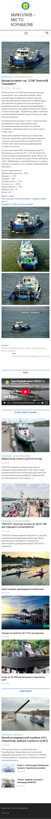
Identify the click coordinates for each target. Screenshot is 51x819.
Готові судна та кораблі (23, 76)
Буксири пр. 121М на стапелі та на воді (17, 204)
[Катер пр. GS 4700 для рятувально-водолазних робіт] (25, 656)
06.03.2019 (7, 88)
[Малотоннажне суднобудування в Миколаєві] (25, 568)
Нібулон (18, 88)
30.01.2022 (21, 771)
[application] (25, 391)
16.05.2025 (6, 463)
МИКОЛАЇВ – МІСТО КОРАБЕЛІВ (23, 19)
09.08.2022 (6, 683)
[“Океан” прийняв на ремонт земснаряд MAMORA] (8, 783)
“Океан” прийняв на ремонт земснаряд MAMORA (30, 781)
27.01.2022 (21, 786)
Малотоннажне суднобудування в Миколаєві (23, 589)
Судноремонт (18, 734)
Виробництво (7, 76)
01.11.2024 (6, 531)
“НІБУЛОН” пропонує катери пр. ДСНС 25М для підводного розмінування (24, 525)
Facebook (5, 813)
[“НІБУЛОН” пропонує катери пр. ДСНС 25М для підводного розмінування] (25, 500)
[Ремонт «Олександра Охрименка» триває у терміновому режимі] (8, 768)
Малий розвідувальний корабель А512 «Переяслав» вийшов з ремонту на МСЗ (25, 739)
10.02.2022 (6, 745)
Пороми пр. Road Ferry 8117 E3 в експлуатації (23, 633)
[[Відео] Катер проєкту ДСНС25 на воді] (25, 435)
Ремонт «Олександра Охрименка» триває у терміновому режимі (33, 766)
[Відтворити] (4, 403)
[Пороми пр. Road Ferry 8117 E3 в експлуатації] (25, 612)
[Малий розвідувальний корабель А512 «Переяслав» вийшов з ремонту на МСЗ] (25, 714)
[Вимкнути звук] (42, 403)
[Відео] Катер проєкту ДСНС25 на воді (22, 458)
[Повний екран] (46, 403)
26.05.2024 (6, 592)
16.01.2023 (6, 636)
